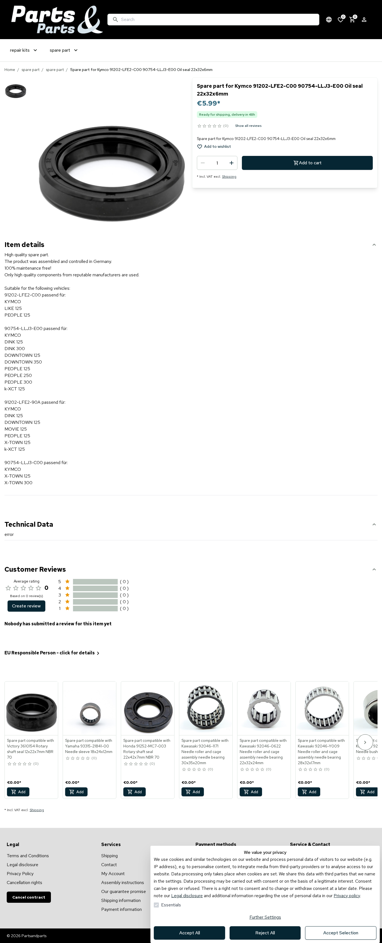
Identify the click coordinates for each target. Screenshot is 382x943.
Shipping (229, 176)
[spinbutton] (217, 163)
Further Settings (265, 917)
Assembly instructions (122, 882)
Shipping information (121, 900)
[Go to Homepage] (57, 20)
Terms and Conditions (28, 856)
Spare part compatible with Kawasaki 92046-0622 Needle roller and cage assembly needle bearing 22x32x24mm (263, 751)
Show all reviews (248, 125)
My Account (113, 874)
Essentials (171, 905)
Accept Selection (340, 933)
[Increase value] (231, 163)
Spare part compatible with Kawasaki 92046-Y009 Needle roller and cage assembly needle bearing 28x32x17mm (321, 751)
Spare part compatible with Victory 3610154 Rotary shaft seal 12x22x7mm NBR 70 (30, 749)
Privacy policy (347, 896)
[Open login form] (364, 19)
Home (9, 69)
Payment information (121, 909)
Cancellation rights (24, 882)
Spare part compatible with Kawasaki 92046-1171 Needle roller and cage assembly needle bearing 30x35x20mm (204, 751)
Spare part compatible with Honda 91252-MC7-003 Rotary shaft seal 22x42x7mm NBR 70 (146, 749)
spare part (30, 69)
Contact (109, 865)
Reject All (265, 933)
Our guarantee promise (123, 891)
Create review (26, 606)
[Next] (365, 742)
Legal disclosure (187, 896)
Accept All (189, 933)
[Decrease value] (202, 163)
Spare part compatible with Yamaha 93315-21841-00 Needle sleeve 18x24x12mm (88, 746)
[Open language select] (328, 19)
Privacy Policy (20, 874)
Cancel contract (28, 897)
